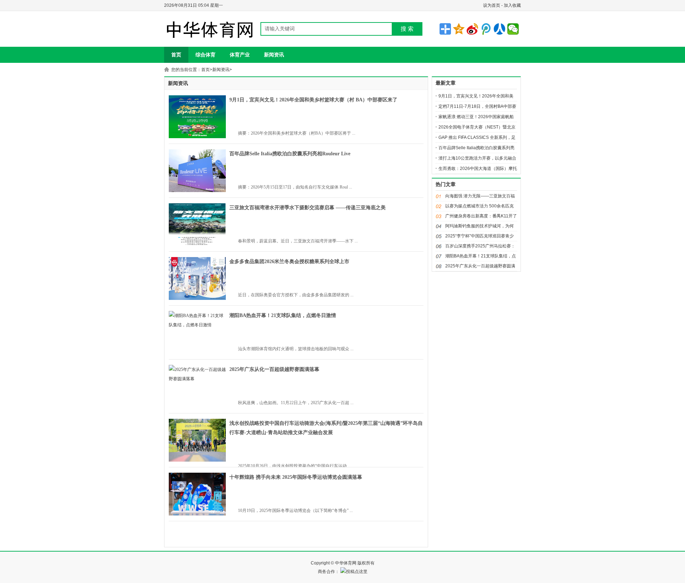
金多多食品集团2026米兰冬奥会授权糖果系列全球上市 (289, 261)
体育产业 (240, 54)
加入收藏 (512, 5)
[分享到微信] (513, 29)
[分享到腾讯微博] (486, 29)
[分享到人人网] (499, 29)
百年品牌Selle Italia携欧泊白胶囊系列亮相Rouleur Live (289, 153)
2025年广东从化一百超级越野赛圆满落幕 (274, 369)
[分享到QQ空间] (459, 29)
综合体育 (205, 54)
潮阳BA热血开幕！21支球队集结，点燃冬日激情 (282, 315)
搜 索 (407, 29)
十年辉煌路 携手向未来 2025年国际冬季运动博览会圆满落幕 (295, 477)
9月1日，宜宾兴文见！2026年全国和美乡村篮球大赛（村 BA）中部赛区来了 (313, 99)
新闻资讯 (274, 54)
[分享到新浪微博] (472, 29)
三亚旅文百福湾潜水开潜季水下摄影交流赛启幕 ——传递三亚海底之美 (307, 207)
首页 (176, 54)
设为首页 (491, 5)
